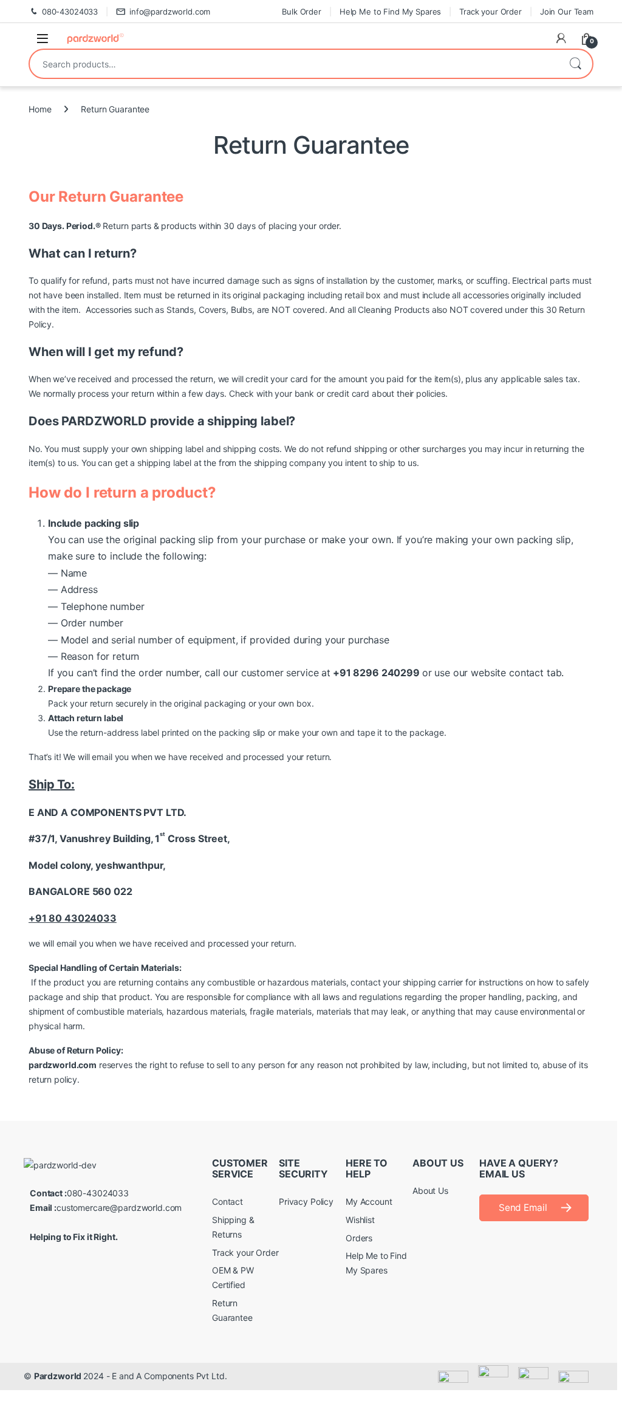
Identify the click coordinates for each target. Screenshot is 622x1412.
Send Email (523, 1207)
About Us (430, 1190)
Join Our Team (566, 11)
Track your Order (490, 11)
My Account (369, 1201)
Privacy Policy (306, 1201)
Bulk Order (301, 11)
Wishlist (360, 1220)
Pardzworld (58, 1376)
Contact (227, 1201)
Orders (359, 1238)
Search (575, 64)
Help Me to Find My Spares (391, 11)
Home (40, 109)
